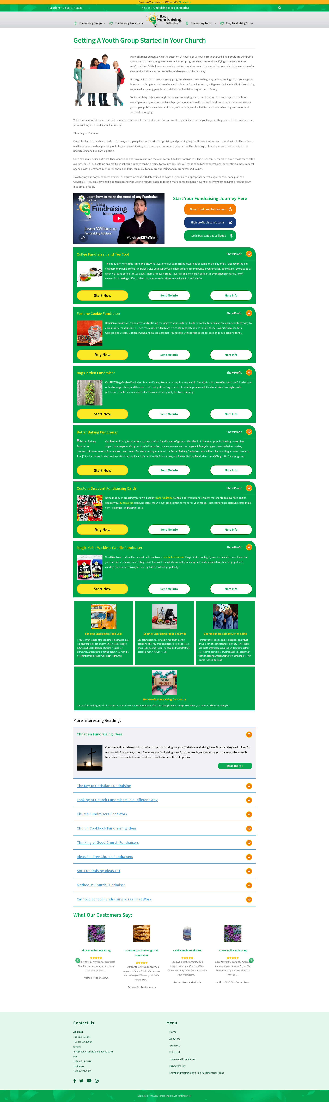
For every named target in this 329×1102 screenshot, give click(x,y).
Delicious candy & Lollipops (208, 236)
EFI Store (174, 1045)
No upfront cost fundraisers (208, 209)
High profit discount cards (207, 222)
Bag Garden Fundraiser (96, 372)
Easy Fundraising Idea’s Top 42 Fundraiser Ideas (196, 1072)
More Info (231, 295)
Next (251, 960)
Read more (235, 766)
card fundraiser (164, 497)
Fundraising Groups (90, 23)
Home (164, 19)
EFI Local (174, 1052)
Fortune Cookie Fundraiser (98, 313)
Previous (78, 960)
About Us (174, 1038)
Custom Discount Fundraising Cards (107, 488)
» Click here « (185, 2)
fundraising (126, 502)
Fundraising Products (127, 23)
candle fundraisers (173, 557)
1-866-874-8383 (72, 8)
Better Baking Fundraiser (97, 432)
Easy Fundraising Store (239, 23)
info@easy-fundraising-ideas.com (93, 1051)
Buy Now (103, 354)
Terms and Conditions (182, 1059)
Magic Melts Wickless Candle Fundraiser (109, 547)
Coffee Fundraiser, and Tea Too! (103, 254)
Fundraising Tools (202, 23)
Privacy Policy (177, 1066)
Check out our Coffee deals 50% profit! (164, 2)
